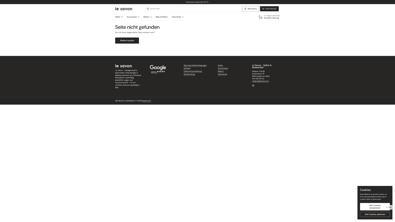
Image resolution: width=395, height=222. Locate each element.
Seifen (220, 65)
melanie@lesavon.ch (260, 81)
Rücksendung (189, 74)
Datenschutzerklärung (193, 71)
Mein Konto (252, 9)
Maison (221, 71)
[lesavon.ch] (123, 8)
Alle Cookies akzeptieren (375, 206)
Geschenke (222, 74)
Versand (187, 68)
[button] (269, 8)
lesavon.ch (146, 101)
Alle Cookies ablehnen (375, 214)
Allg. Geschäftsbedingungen (195, 65)
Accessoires (223, 68)
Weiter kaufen (127, 40)
